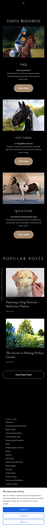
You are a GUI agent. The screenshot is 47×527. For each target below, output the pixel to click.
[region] (23, 507)
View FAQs (23, 88)
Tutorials (10, 298)
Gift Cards (23, 161)
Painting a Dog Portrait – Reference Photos (23, 304)
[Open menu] (23, 3)
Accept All (23, 509)
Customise (23, 516)
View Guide (23, 234)
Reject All (23, 522)
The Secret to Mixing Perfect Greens (25, 355)
